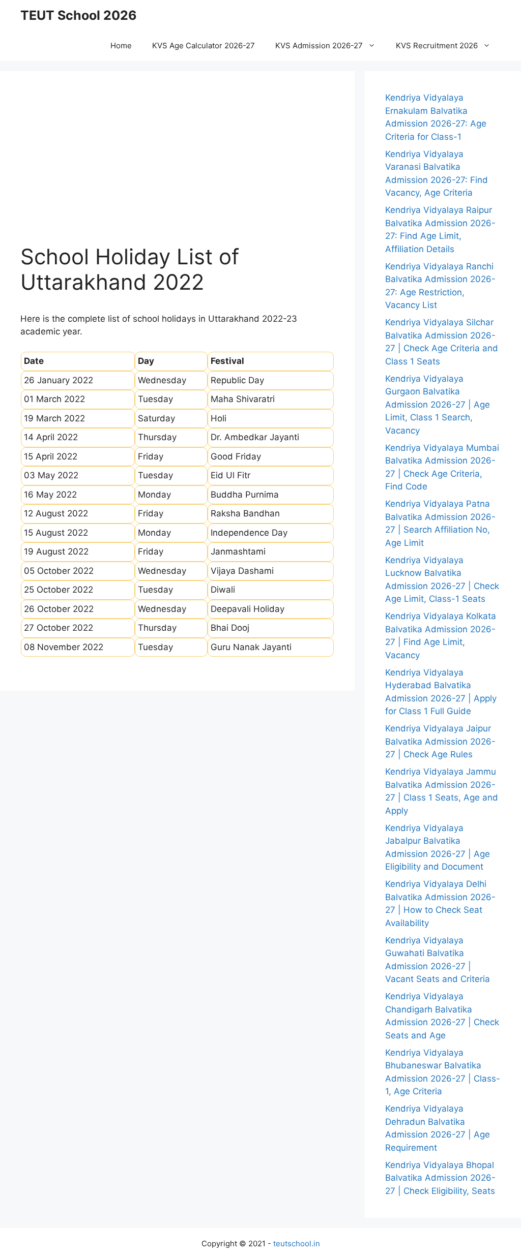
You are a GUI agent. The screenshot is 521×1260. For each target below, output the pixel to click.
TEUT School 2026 (78, 15)
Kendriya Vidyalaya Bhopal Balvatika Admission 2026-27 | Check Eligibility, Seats (440, 1178)
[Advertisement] (177, 168)
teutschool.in (296, 1243)
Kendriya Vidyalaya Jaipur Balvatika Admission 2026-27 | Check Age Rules (440, 741)
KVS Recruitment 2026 (437, 45)
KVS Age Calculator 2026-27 (203, 45)
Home (121, 45)
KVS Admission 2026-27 (319, 45)
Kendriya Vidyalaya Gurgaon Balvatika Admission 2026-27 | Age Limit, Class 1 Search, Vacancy (437, 405)
